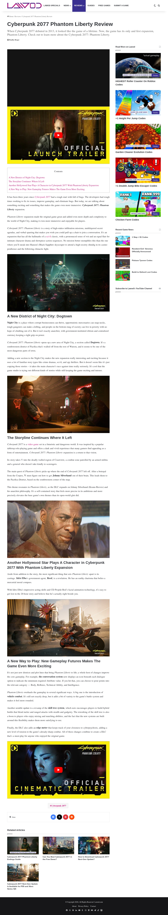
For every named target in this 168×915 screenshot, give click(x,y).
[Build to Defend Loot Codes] (123, 276)
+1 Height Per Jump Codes (131, 118)
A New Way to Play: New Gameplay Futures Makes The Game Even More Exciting (47, 189)
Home (11, 16)
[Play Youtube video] (58, 135)
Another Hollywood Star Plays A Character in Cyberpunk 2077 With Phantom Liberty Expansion (54, 185)
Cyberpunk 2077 (42, 196)
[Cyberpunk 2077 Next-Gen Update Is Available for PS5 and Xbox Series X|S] (23, 872)
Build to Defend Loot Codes (144, 272)
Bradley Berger (14, 40)
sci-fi (48, 236)
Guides (91, 5)
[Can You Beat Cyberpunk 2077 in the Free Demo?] (58, 845)
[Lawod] (24, 6)
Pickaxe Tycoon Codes (142, 260)
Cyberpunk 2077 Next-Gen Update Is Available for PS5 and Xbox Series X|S (22, 886)
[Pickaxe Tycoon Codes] (123, 264)
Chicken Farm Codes (127, 219)
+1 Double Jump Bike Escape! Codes (136, 186)
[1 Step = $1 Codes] (123, 241)
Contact (93, 906)
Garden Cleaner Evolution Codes (134, 152)
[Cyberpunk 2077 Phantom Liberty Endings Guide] (23, 845)
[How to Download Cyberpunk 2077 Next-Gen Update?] (94, 845)
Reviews (78, 5)
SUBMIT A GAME (121, 5)
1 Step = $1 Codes (140, 237)
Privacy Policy (83, 906)
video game (33, 444)
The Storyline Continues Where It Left (26, 181)
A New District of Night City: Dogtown (27, 177)
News (66, 5)
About (74, 906)
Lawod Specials (52, 5)
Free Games (104, 5)
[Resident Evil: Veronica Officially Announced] (123, 252)
